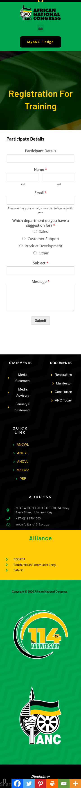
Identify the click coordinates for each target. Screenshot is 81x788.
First (22, 184)
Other (44, 253)
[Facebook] (17, 783)
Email (40, 193)
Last (58, 184)
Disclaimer (40, 776)
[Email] (63, 783)
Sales (43, 231)
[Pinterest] (40, 783)
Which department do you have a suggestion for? (40, 223)
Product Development (43, 245)
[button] (40, 28)
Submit (40, 320)
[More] (75, 783)
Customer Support (43, 238)
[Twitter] (29, 783)
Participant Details (40, 151)
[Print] (52, 783)
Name (40, 169)
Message (41, 281)
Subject (40, 263)
